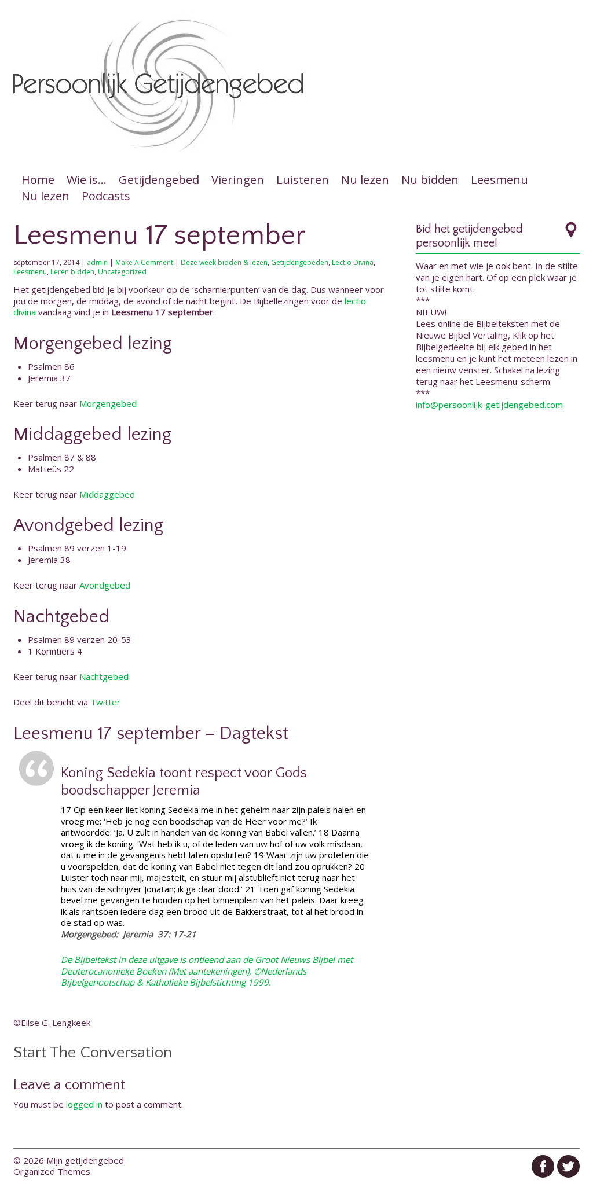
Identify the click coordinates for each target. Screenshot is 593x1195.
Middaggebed (107, 494)
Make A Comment (144, 262)
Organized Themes (51, 1171)
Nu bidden (430, 179)
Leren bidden (72, 272)
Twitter (105, 702)
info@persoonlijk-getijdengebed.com (489, 404)
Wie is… (87, 179)
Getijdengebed (159, 179)
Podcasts (106, 196)
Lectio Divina (353, 262)
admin (97, 262)
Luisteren (302, 179)
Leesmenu (499, 179)
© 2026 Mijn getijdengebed (68, 1160)
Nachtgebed (104, 676)
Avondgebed (104, 585)
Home (37, 179)
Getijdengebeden (299, 262)
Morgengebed (108, 403)
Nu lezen (365, 179)
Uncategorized (122, 272)
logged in (84, 1104)
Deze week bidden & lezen (224, 262)
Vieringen (237, 179)
